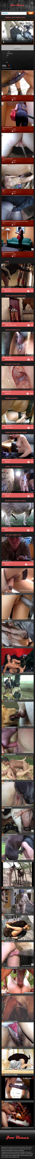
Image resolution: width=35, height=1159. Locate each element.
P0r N (3, 190)
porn (8, 496)
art (8, 291)
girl (7, 393)
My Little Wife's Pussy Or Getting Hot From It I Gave (15, 221)
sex (7, 62)
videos (6, 359)
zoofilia (6, 325)
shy (5, 393)
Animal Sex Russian (7, 158)
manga (10, 325)
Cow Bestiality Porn (7, 127)
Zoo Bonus (22, 7)
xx (13, 359)
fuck (10, 393)
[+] (8, 65)
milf (9, 530)
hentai (14, 325)
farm (6, 291)
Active (4, 96)
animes (7, 427)
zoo (10, 291)
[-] (10, 65)
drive (8, 461)
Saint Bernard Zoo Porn (8, 252)
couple (6, 530)
